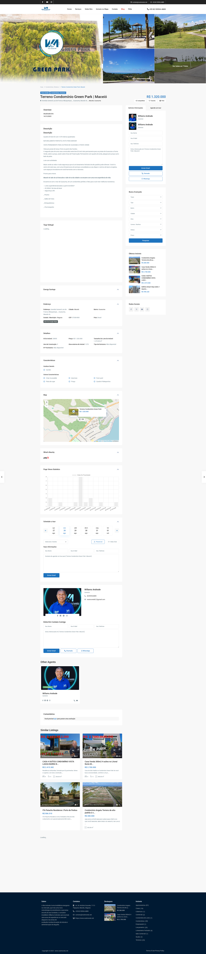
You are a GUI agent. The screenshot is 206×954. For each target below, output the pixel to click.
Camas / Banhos (136, 224)
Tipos (132, 197)
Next (117, 530)
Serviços (78, 9)
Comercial (139, 914)
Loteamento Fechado (143, 930)
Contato (115, 9)
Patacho (46, 805)
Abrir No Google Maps (50, 321)
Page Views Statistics (51, 469)
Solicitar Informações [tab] (135, 108)
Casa (41, 87)
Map (45, 395)
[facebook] (42, 2)
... (62, 773)
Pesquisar (145, 240)
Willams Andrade (92, 589)
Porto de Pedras (54, 805)
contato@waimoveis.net (83, 915)
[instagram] (51, 2)
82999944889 (91, 596)
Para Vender (45, 93)
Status (133, 230)
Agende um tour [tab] (155, 108)
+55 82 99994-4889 (158, 2)
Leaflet (99, 441)
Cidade (133, 213)
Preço (132, 235)
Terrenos (56, 87)
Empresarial (140, 924)
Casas (138, 908)
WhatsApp (86, 651)
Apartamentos (140, 905)
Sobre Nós (88, 9)
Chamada (69, 651)
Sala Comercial (141, 934)
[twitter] (136, 309)
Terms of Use (150, 951)
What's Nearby (49, 452)
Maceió (91, 100)
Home (69, 9)
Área (132, 219)
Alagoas (59, 317)
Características (49, 360)
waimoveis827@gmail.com (96, 599)
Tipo (132, 202)
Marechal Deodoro (56, 756)
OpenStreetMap (108, 441)
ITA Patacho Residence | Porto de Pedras (59, 810)
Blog (123, 9)
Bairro (132, 208)
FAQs (130, 9)
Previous (45, 530)
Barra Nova (47, 756)
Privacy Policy (159, 951)
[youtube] (47, 2)
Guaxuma (97, 100)
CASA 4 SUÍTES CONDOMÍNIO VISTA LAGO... (148, 278)
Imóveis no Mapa (102, 9)
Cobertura (139, 911)
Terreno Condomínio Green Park (90, 409)
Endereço (47, 304)
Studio (138, 937)
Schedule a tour (49, 522)
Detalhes (46, 333)
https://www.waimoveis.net (84, 918)
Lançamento (140, 927)
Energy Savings (49, 289)
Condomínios (49, 87)
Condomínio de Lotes (143, 918)
